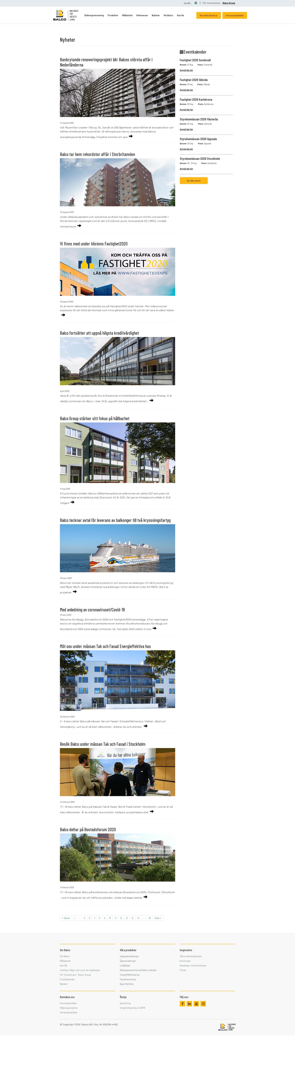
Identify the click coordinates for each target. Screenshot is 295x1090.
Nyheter (156, 15)
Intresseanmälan (68, 1012)
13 (127, 917)
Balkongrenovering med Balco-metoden (138, 970)
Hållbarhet (127, 15)
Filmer (183, 970)
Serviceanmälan (68, 1003)
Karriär (180, 15)
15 (138, 917)
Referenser (142, 15)
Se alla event (194, 180)
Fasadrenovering (128, 979)
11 (115, 917)
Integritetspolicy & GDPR (132, 1007)
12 (121, 917)
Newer (67, 917)
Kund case (185, 960)
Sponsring (125, 1003)
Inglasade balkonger (129, 956)
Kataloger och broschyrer (193, 965)
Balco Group (229, 2)
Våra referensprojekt (191, 956)
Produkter (113, 15)
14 (132, 917)
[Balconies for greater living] (69, 15)
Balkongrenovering (94, 15)
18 (150, 917)
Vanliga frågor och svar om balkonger (80, 970)
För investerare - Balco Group (75, 974)
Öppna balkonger (128, 960)
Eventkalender (67, 979)
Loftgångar (125, 965)
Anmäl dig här (186, 70)
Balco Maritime (127, 983)
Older (157, 917)
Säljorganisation (69, 1007)
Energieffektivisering (129, 974)
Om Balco (168, 15)
